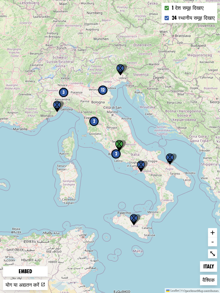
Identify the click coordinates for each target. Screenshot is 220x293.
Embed (25, 271)
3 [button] (63, 92)
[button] (134, 219)
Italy (210, 266)
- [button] (212, 241)
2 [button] (116, 154)
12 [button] (103, 90)
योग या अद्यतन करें (23, 285)
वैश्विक (209, 280)
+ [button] (212, 232)
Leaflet (174, 290)
